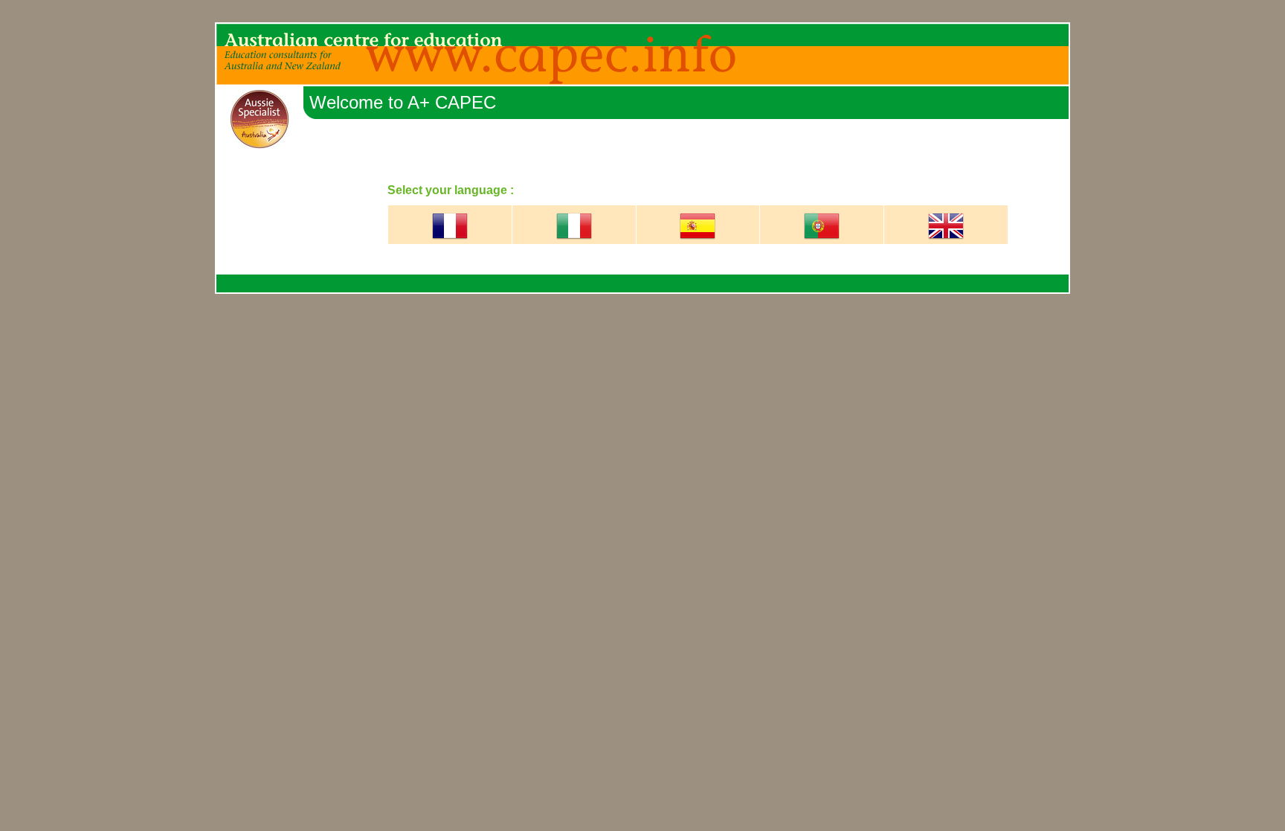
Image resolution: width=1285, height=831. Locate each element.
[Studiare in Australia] (574, 240)
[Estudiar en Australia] (697, 240)
